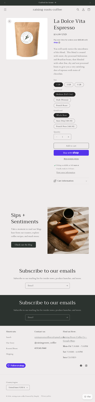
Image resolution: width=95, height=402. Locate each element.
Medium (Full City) (64, 94)
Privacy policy (46, 396)
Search (8, 337)
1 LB (58, 84)
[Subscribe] (67, 286)
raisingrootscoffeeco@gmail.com (50, 337)
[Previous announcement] (5, 2)
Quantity (57, 132)
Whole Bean (61, 115)
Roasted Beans (12, 348)
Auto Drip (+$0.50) (64, 121)
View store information (65, 172)
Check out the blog (23, 245)
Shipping (9, 354)
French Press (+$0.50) (65, 126)
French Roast (61, 105)
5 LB (79, 84)
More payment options (71, 159)
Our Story (10, 343)
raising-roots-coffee (18, 396)
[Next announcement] (90, 2)
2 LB (69, 84)
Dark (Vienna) (62, 100)
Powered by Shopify (32, 396)
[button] (5, 9)
